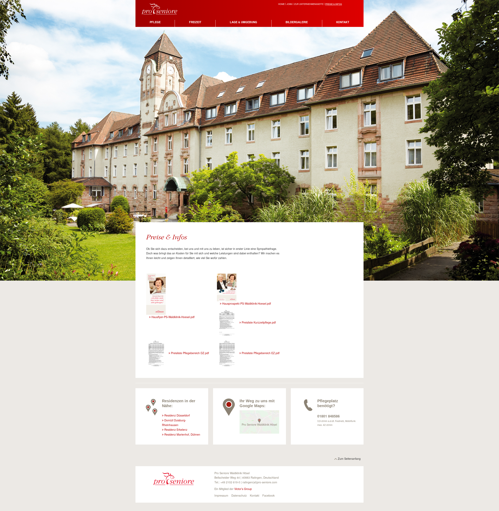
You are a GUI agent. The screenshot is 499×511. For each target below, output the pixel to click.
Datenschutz (239, 495)
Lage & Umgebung (243, 22)
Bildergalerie (297, 22)
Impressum (221, 495)
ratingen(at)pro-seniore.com (259, 482)
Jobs (289, 4)
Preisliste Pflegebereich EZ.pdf (261, 353)
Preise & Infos (333, 4)
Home (281, 4)
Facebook (268, 495)
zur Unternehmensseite (308, 4)
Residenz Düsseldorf (177, 415)
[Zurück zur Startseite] (162, 8)
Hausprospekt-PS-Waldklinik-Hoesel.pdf (246, 303)
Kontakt (342, 22)
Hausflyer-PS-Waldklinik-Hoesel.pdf (173, 317)
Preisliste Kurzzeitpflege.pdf (259, 322)
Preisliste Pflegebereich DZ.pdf (190, 353)
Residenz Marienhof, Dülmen (182, 434)
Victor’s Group (243, 489)
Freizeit (195, 22)
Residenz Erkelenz (175, 429)
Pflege (155, 22)
